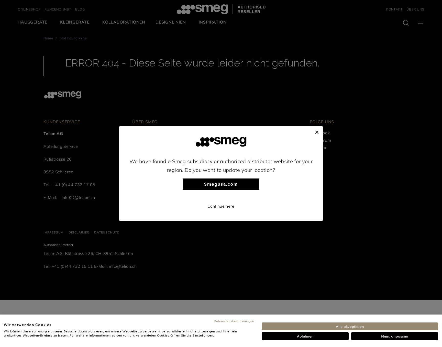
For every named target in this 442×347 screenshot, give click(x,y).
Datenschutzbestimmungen (234, 321)
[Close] (317, 131)
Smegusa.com (221, 184)
